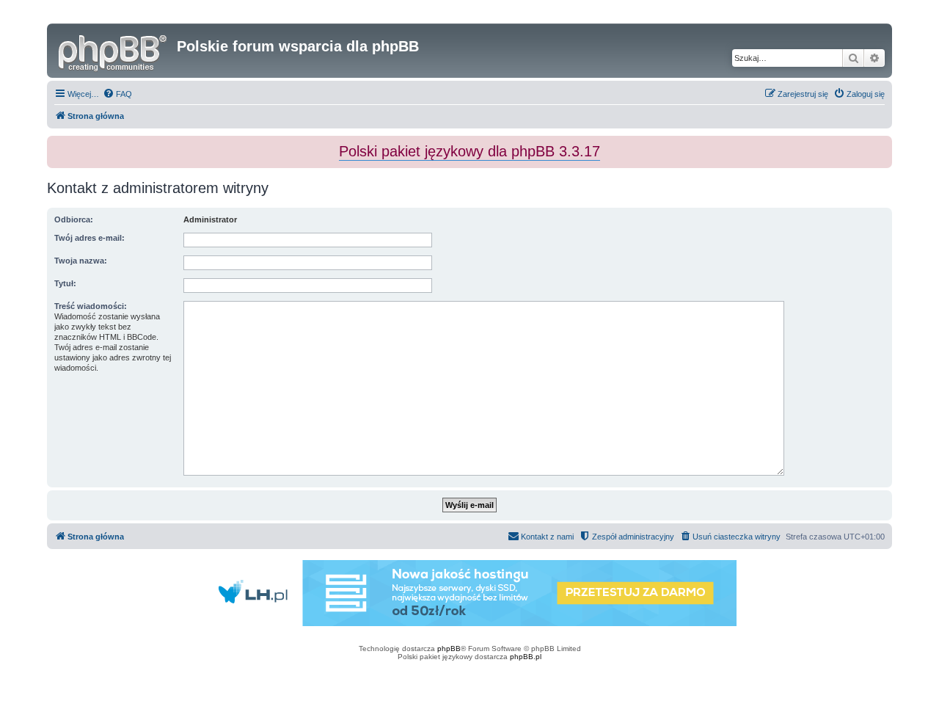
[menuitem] (117, 94)
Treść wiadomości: (90, 306)
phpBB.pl (525, 657)
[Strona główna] (114, 50)
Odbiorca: (73, 219)
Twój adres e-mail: (89, 237)
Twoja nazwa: (80, 260)
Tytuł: (65, 283)
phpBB (449, 648)
